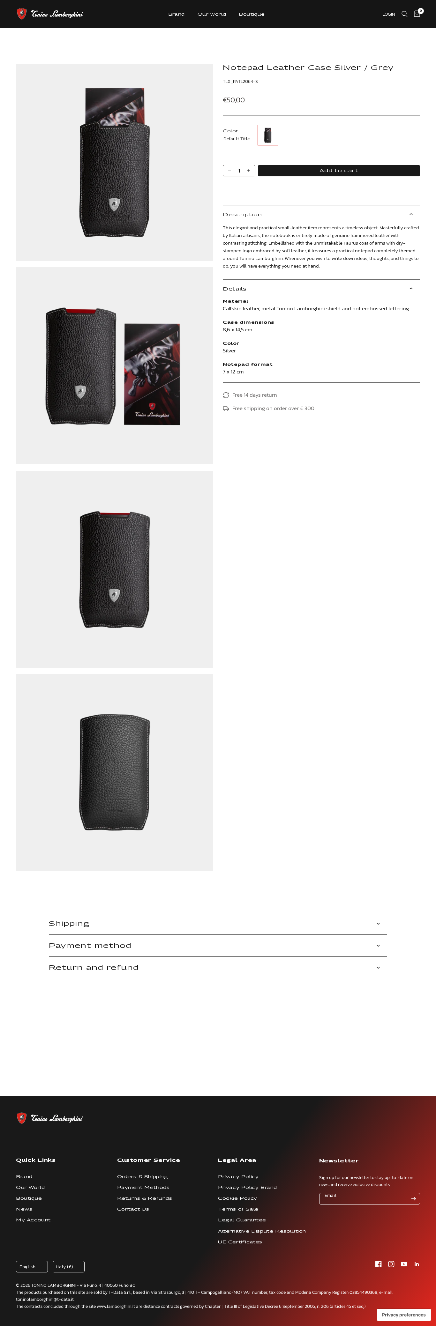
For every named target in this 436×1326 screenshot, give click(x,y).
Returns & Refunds (144, 1198)
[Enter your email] (413, 1198)
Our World (30, 1187)
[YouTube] (404, 1264)
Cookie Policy (237, 1198)
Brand (176, 14)
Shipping (69, 923)
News (24, 1209)
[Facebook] (378, 1264)
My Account (33, 1220)
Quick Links (36, 1160)
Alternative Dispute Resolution (262, 1231)
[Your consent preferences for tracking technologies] (404, 1315)
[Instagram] (391, 1264)
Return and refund (94, 967)
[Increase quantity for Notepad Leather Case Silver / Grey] (248, 170)
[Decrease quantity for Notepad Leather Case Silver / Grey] (229, 170)
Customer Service (148, 1160)
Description (242, 214)
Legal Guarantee (242, 1220)
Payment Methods (143, 1187)
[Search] (404, 14)
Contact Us (133, 1209)
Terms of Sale (238, 1209)
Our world (212, 14)
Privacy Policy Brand (247, 1187)
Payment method (90, 945)
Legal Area (237, 1160)
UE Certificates (240, 1242)
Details (235, 288)
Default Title (268, 135)
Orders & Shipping (142, 1176)
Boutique (252, 14)
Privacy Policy (238, 1176)
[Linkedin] (417, 1264)
